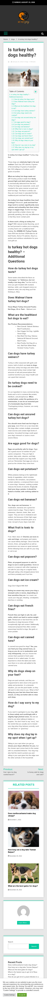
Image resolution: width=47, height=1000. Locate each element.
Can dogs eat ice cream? (23, 133)
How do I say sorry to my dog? (25, 145)
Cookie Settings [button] (9, 995)
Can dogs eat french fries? (24, 136)
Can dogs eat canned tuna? (24, 138)
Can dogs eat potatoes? (22, 124)
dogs (26, 62)
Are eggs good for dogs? (22, 122)
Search (10, 942)
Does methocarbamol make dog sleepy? (22, 965)
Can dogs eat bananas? (22, 127)
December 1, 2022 (15, 820)
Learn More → (23, 923)
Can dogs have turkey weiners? (24, 111)
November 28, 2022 (15, 890)
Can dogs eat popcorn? (22, 131)
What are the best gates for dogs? (23, 886)
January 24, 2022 (18, 62)
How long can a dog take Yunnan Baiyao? (23, 967)
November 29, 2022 (15, 856)
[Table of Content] (35, 91)
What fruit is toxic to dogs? (24, 129)
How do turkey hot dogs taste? (24, 99)
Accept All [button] (22, 995)
